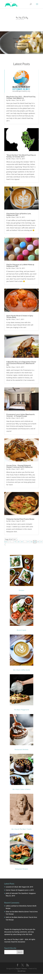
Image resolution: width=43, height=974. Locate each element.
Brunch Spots (21, 630)
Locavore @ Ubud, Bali (13, 887)
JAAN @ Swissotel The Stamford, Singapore (21, 893)
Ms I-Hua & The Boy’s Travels (21, 829)
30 (22, 542)
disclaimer (21, 942)
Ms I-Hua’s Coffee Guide (21, 670)
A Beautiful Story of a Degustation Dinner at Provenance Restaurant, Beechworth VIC (21, 363)
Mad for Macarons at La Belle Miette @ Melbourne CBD (20, 265)
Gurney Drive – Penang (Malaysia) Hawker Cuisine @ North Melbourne (19, 466)
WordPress (21, 971)
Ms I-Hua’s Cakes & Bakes (21, 789)
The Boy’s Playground (21, 710)
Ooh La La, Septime (21, 38)
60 (38, 542)
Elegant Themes (21, 969)
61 (41, 542)
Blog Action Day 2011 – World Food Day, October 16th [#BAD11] (21, 97)
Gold (7, 917)
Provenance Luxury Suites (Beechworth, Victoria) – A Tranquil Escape (20, 415)
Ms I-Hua (11, 100)
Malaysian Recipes (21, 869)
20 (18, 542)
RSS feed (29, 934)
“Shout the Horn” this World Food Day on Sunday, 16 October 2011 (21, 156)
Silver (8, 912)
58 (31, 542)
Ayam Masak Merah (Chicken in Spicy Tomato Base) (19, 316)
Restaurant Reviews (21, 749)
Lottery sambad (11, 906)
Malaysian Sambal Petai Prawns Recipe (20, 519)
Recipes (21, 590)
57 (28, 542)
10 (15, 542)
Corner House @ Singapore (15, 890)
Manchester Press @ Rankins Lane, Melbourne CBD (18, 214)
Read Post (21, 45)
